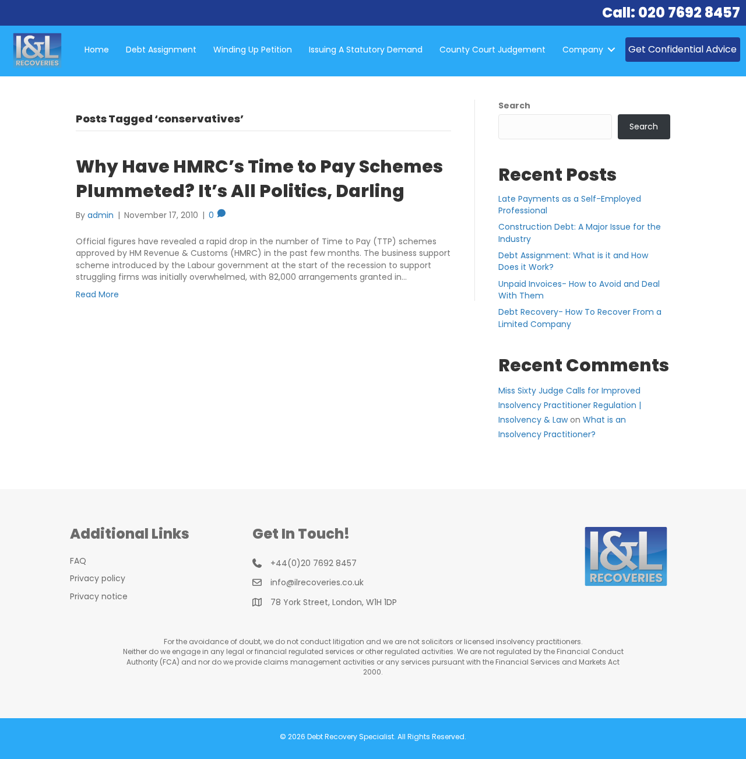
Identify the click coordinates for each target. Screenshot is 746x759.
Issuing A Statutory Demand (366, 49)
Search (514, 105)
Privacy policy (97, 578)
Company (582, 49)
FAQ (78, 561)
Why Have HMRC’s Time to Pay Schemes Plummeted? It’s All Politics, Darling (259, 178)
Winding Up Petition (252, 49)
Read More (97, 294)
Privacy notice (99, 596)
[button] (611, 49)
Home (97, 49)
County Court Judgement (492, 49)
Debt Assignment (161, 49)
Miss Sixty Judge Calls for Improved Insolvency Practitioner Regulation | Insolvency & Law (569, 405)
